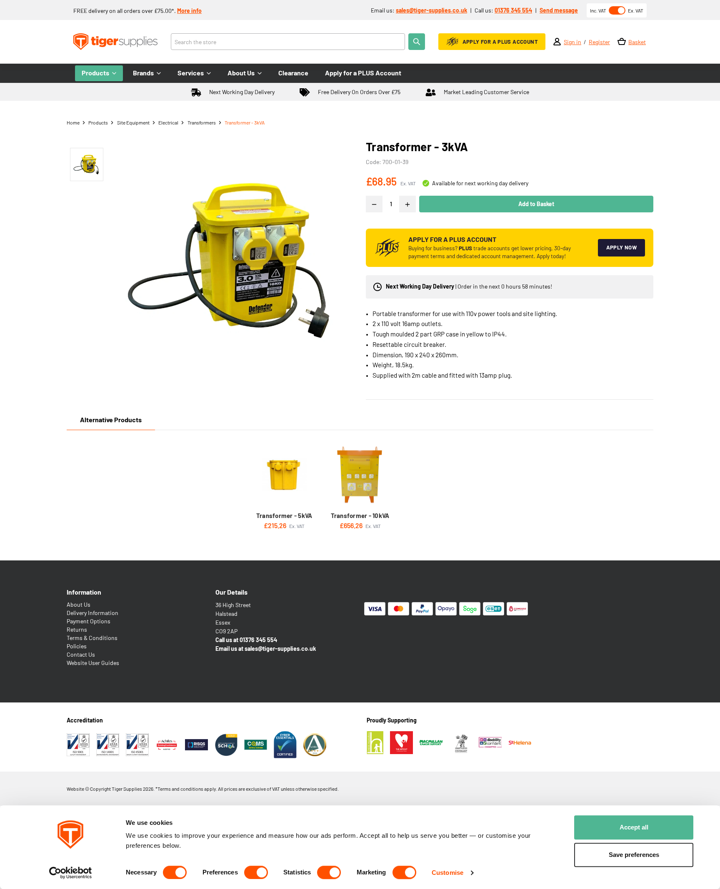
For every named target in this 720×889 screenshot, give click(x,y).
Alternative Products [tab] (111, 419)
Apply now (621, 247)
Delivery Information (92, 612)
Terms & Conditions (92, 637)
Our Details (231, 592)
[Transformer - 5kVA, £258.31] (284, 475)
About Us (78, 604)
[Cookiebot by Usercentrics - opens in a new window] (70, 873)
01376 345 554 (513, 10)
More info (189, 10)
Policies (77, 646)
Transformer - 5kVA (284, 515)
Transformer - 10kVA (360, 515)
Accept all (634, 827)
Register (599, 41)
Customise (447, 872)
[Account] (557, 42)
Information (84, 592)
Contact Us (81, 654)
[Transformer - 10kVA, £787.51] (360, 475)
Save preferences (634, 854)
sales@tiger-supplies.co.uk (431, 10)
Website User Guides (93, 662)
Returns (77, 629)
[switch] (256, 872)
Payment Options (88, 621)
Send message (559, 10)
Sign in (572, 41)
